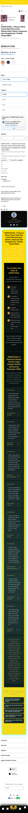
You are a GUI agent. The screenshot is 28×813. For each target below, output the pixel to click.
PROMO (3, 810)
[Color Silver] (13, 62)
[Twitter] (5, 210)
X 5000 (4, 94)
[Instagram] (17, 225)
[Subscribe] (22, 788)
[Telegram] (14, 225)
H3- (19, 804)
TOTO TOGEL (6, 79)
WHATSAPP (20, 810)
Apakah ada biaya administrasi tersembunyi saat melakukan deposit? (12, 700)
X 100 (3, 99)
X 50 (3, 105)
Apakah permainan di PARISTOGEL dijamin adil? (13, 721)
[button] (14, 186)
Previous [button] (1, 2)
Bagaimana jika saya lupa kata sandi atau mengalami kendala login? (14, 711)
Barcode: (11, 38)
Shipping (9, 48)
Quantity (3, 134)
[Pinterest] (7, 210)
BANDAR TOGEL (6, 85)
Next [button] (26, 2)
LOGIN (7, 810)
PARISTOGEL (8, 246)
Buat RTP (20, 160)
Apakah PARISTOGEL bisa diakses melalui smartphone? (13, 716)
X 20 (3, 110)
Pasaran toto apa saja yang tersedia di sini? (13, 706)
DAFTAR (13, 808)
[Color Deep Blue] (8, 62)
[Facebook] (2, 210)
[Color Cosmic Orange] (3, 62)
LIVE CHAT (24, 810)
